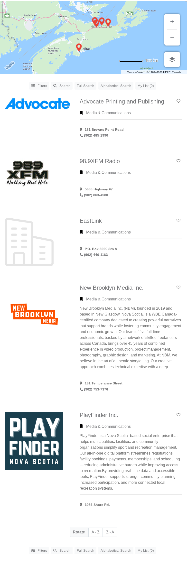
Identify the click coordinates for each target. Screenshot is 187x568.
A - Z (96, 532)
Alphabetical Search (116, 86)
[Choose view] (172, 59)
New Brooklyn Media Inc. (112, 287)
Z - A (110, 532)
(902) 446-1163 (96, 255)
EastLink (91, 220)
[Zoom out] (172, 38)
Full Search (85, 86)
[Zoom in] (172, 21)
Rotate (79, 532)
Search (64, 86)
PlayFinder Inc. (99, 415)
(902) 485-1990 (96, 135)
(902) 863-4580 (96, 195)
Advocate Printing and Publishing (122, 101)
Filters (42, 86)
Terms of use (135, 72)
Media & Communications (108, 113)
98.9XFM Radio (100, 161)
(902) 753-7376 (96, 389)
